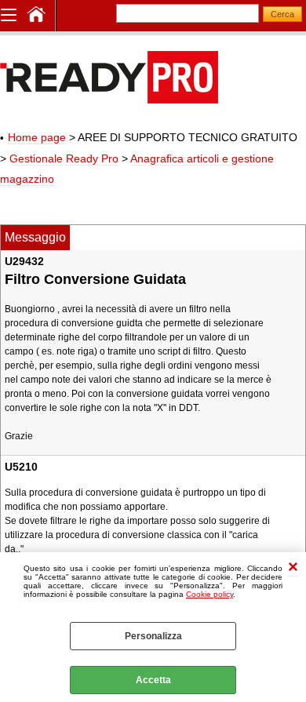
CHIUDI (293, 568)
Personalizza (153, 636)
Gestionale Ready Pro (63, 158)
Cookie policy (209, 594)
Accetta (153, 680)
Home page (37, 137)
